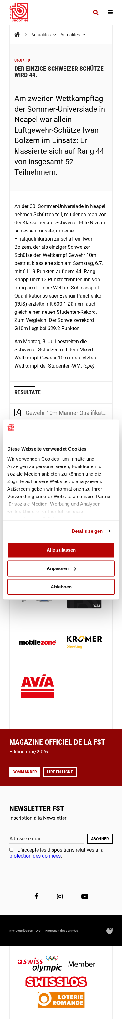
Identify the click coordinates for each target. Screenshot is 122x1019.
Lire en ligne (60, 771)
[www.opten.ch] (109, 931)
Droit (39, 930)
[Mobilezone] (37, 642)
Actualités (41, 34)
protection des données (35, 856)
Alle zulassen (61, 550)
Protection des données (61, 930)
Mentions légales (21, 930)
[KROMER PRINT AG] (84, 642)
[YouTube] (84, 896)
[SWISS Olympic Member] (61, 965)
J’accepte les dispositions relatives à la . (56, 853)
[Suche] (95, 12)
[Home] (17, 34)
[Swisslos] (61, 983)
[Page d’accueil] (21, 12)
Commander (25, 771)
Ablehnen (61, 586)
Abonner (100, 838)
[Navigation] (110, 12)
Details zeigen (87, 531)
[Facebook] (36, 896)
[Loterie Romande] (61, 1001)
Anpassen (58, 568)
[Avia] (37, 687)
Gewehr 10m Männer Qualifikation (68, 413)
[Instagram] (60, 896)
